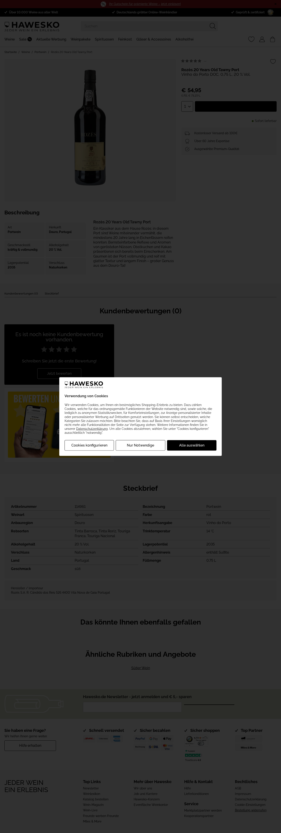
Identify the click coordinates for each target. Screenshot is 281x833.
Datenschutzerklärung (92, 429)
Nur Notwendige (140, 445)
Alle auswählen (191, 445)
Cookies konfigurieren (89, 445)
